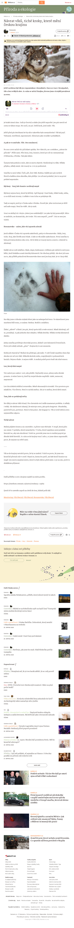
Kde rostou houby (38, 896)
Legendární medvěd (9, 737)
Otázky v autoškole (54, 889)
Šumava (36, 541)
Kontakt (49, 914)
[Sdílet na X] (69, 535)
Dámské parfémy (45, 907)
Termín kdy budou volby (11, 869)
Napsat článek (59, 513)
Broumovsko (39, 497)
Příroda (18, 541)
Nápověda (43, 914)
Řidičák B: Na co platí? (55, 886)
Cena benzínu (47, 896)
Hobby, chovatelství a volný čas (16, 712)
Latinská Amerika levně (33, 889)
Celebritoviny (8, 751)
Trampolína (35, 900)
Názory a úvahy (10, 740)
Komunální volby (9, 873)
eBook (58, 35)
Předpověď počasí (27, 896)
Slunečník (41, 900)
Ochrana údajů (58, 914)
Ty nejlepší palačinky (10, 879)
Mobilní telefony (25, 907)
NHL (50, 873)
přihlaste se (36, 36)
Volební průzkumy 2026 (11, 864)
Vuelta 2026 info (31, 862)
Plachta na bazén (26, 900)
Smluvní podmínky (33, 914)
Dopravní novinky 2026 (55, 884)
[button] (37, 64)
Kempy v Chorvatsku (32, 879)
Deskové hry (61, 907)
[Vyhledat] (42, 2)
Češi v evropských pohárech (59, 896)
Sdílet (64, 35)
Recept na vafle (9, 889)
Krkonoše (29, 541)
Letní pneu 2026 (53, 879)
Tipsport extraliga (53, 866)
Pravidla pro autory (23, 917)
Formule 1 (51, 871)
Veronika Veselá (8, 682)
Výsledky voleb (9, 866)
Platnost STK (52, 891)
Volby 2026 (8, 862)
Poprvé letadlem (31, 882)
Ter (5, 709)
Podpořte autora (61, 31)
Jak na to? (28, 560)
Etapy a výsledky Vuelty (33, 864)
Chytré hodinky (35, 909)
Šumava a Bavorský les (33, 884)
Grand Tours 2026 (32, 873)
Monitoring (8, 497)
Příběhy (7, 671)
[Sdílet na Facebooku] (67, 535)
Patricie (6, 668)
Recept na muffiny (10, 882)
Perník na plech (9, 891)
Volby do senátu (9, 871)
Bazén (18, 900)
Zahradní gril (34, 902)
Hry (5, 685)
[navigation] (2, 2)
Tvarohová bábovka (10, 886)
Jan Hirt (29, 866)
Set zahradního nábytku (58, 900)
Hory (23, 541)
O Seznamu (22, 914)
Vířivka (40, 902)
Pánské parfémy (44, 909)
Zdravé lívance (9, 884)
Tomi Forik (7, 696)
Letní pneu (54, 907)
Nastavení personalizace (48, 917)
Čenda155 (12, 30)
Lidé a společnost (11, 622)
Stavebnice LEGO (35, 907)
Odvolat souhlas (35, 917)
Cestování (8, 608)
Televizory (27, 909)
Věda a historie (10, 698)
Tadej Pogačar (31, 869)
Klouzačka (48, 900)
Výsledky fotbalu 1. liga (55, 864)
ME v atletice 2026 (54, 869)
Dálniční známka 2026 (55, 882)
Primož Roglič (31, 871)
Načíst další (37, 765)
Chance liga (52, 862)
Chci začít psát (14, 560)
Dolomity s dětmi (31, 891)
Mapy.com (19, 896)
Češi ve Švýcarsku (31, 886)
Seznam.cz (68, 2)
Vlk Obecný (18, 497)
